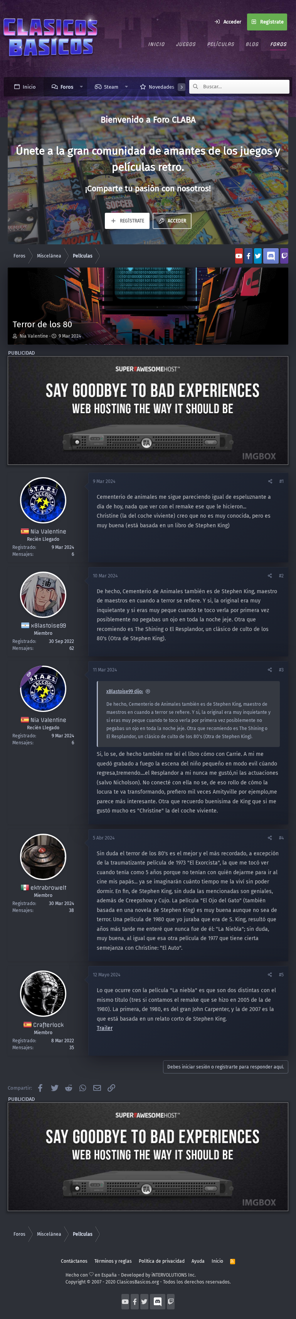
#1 (281, 481)
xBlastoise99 (48, 625)
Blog (252, 44)
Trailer (105, 1028)
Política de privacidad (162, 1261)
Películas (220, 44)
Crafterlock (48, 1024)
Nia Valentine (34, 336)
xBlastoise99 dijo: (124, 691)
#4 (281, 838)
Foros (278, 44)
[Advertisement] (148, 410)
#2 (281, 576)
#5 (281, 974)
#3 (281, 670)
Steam (111, 87)
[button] (81, 86)
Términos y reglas (113, 1261)
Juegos (185, 44)
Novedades (161, 87)
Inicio (156, 44)
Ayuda (198, 1261)
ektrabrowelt (48, 887)
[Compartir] (271, 481)
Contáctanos (74, 1261)
